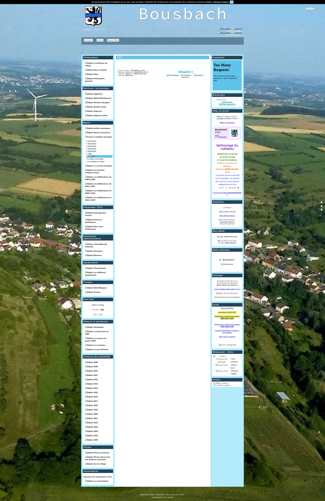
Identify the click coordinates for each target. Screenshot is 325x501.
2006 (90, 154)
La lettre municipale (95, 159)
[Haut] (321, 202)
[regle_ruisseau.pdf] (227, 264)
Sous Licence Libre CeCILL (175, 495)
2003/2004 (92, 146)
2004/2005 (92, 151)
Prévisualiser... (186, 75)
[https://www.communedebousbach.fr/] (183, 26)
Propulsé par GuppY (147, 495)
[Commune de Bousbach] (93, 26)
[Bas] (321, 210)
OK (231, 2)
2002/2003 (92, 144)
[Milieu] (321, 206)
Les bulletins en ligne (96, 161)
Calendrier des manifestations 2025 (97, 477)
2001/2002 (92, 141)
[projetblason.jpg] (227, 212)
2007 (93, 156)
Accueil (97, 29)
